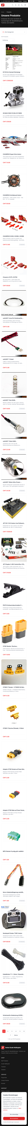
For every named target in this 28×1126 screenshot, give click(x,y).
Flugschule (4, 1077)
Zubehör (3, 1069)
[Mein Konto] (15, 5)
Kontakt (25, 1)
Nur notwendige (14, 1114)
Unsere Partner (5, 1080)
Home (2, 12)
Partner (20, 1)
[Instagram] (13, 1)
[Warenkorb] (18, 5)
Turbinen (3, 1066)
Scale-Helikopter (5, 1063)
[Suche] (12, 5)
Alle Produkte (4, 1060)
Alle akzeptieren (14, 1118)
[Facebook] (11, 1)
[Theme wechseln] (22, 5)
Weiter (16, 1035)
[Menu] (25, 5)
